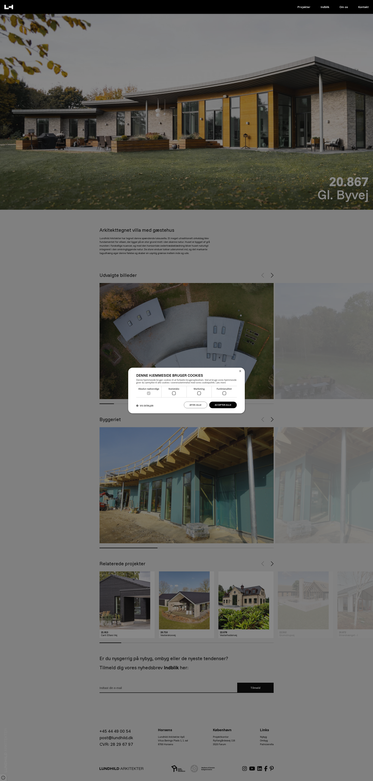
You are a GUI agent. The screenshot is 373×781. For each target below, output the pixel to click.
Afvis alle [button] (196, 404)
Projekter (303, 7)
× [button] (240, 371)
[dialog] (186, 390)
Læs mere (221, 382)
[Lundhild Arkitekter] (8, 7)
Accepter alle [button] (223, 404)
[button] (144, 405)
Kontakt (363, 7)
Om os (343, 7)
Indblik (325, 7)
